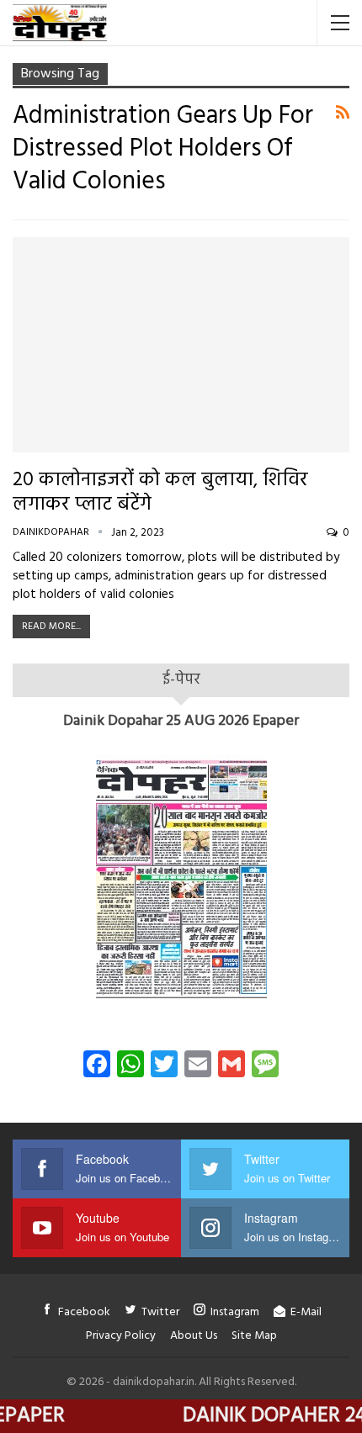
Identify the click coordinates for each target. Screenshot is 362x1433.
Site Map (254, 1336)
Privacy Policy (121, 1336)
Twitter (160, 1312)
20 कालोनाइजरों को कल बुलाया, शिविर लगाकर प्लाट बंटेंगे (160, 493)
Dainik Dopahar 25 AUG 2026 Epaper (181, 721)
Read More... (51, 626)
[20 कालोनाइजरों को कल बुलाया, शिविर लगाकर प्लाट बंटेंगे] (181, 344)
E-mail (306, 1312)
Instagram (234, 1312)
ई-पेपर (181, 680)
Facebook (84, 1312)
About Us (193, 1336)
